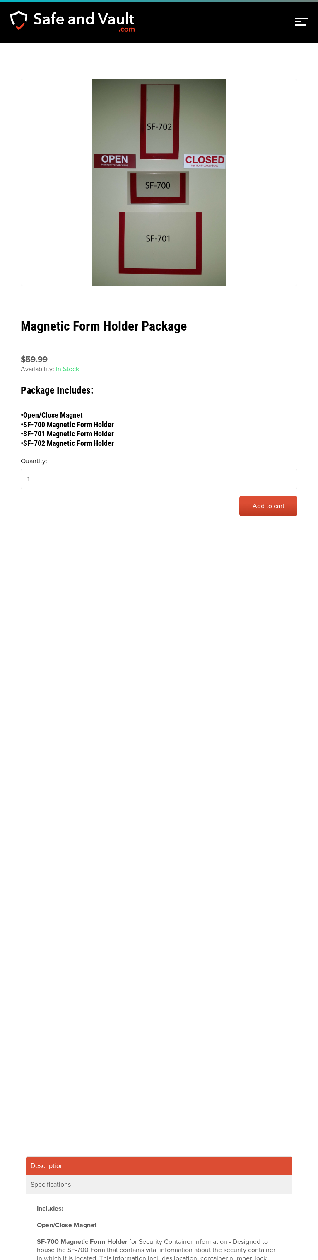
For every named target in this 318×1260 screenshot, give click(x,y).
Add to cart (268, 506)
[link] (301, 22)
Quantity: (34, 461)
